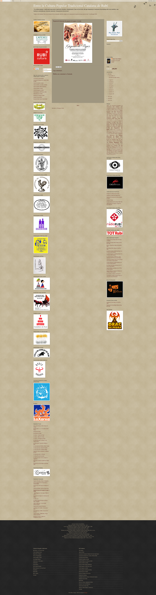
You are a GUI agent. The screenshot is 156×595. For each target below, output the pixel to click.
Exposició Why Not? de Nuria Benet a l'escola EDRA (40, 483)
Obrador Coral (114, 146)
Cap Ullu (110, 114)
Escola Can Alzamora (117, 138)
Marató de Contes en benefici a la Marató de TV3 (41, 452)
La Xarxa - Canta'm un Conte (39, 435)
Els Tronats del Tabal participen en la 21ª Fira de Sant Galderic (114, 266)
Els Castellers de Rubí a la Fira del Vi (114, 273)
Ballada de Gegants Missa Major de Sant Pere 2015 (114, 243)
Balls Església (116, 110)
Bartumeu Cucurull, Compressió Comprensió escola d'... (39, 517)
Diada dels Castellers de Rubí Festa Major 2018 (41, 461)
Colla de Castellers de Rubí (39, 83)
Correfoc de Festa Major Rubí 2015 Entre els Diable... (114, 240)
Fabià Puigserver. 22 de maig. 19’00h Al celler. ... (41, 493)
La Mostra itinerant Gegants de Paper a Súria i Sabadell (41, 501)
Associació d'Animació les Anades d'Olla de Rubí (41, 81)
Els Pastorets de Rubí (37, 433)
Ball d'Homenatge (119, 109)
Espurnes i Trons (112, 141)
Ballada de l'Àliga (110, 110)
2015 (109, 100)
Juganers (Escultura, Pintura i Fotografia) (41, 481)
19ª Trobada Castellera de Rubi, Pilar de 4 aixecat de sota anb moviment (114, 276)
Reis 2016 (120, 146)
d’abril (110, 87)
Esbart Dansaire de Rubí (38, 93)
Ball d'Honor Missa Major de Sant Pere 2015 (114, 249)
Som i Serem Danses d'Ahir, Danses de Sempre (41, 426)
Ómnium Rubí (113, 154)
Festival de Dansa (111, 144)
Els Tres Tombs (114, 133)
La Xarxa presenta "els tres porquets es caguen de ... (41, 458)
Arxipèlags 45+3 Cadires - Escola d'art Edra (41, 508)
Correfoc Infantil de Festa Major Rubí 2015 (114, 201)
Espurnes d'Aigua (110, 200)
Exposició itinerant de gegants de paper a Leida (41, 491)
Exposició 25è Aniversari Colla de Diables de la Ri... (114, 198)
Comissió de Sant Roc (115, 131)
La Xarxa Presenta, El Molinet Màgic (40, 449)
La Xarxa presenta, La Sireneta (39, 454)
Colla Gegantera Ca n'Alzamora (113, 119)
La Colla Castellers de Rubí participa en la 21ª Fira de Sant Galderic (114, 251)
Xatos (114, 153)
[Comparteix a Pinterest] (61, 67)
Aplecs (108, 105)
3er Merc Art (36, 498)
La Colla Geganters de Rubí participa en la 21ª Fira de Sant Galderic (114, 254)
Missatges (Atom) (60, 108)
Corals (121, 131)
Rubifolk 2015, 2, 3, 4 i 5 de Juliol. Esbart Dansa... (41, 429)
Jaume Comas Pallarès (117, 58)
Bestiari (110, 113)
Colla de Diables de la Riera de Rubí (40, 84)
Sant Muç (119, 147)
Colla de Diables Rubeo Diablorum (40, 86)
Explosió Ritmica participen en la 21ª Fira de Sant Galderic (114, 268)
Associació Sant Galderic (113, 106)
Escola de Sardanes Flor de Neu (114, 139)
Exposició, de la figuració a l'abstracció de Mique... (41, 496)
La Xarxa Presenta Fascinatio (39, 456)
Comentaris (46, 71)
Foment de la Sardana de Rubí (39, 95)
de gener (110, 93)
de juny (110, 83)
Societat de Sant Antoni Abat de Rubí (40, 99)
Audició (112, 109)
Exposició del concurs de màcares (40, 506)
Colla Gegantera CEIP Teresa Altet (40, 91)
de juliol (110, 81)
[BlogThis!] (57, 67)
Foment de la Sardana (112, 145)
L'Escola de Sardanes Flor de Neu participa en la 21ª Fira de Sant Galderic (114, 260)
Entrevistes (112, 135)
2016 (109, 98)
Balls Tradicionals (118, 112)
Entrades (45, 69)
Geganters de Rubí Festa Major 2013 (113, 195)
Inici (78, 105)
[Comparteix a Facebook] (59, 67)
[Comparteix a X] (58, 67)
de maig (110, 85)
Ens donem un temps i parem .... (115, 77)
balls (117, 153)
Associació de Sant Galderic (39, 78)
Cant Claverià (119, 113)
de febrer (111, 91)
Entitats (120, 133)
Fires (118, 144)
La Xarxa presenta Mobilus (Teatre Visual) (41, 446)
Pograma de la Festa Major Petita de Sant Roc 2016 (114, 305)
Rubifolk (114, 147)
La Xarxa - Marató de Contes (39, 436)
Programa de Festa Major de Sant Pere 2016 (114, 303)
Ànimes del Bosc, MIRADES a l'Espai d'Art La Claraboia (41, 514)
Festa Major (120, 141)
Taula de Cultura (114, 151)
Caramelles (116, 114)
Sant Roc (109, 149)
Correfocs (110, 132)
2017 (109, 96)
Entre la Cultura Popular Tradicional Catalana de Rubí (71, 5)
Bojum (115, 113)
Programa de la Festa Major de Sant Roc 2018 (41, 464)
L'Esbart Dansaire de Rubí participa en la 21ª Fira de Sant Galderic (114, 263)
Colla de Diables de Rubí (38, 88)
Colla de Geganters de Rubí (39, 90)
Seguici (114, 149)
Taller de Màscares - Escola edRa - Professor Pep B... (40, 504)
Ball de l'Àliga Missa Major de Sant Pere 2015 (114, 246)
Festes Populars (114, 142)
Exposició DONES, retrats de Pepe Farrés (41, 488)
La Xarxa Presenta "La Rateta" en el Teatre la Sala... (40, 441)
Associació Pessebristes (116, 105)
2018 (109, 74)
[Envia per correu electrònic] (56, 67)
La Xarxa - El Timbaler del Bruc (39, 438)
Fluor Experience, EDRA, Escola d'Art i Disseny (41, 511)
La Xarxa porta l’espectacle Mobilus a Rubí (41, 444)
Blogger (85, 592)
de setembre (111, 75)
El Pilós (109, 133)
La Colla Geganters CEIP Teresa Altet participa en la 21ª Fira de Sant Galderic (114, 257)
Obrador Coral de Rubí (38, 97)
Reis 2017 (109, 147)
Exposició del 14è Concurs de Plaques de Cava (41, 486)
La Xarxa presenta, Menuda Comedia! (40, 447)
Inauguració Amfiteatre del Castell (113, 193)
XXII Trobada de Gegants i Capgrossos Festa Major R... (114, 204)
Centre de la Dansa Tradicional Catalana (114, 116)
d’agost (110, 79)
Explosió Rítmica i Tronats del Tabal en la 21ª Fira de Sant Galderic (114, 271)
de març (110, 89)
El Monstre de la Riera (118, 132)
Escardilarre (109, 138)
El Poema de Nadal (37, 431)
